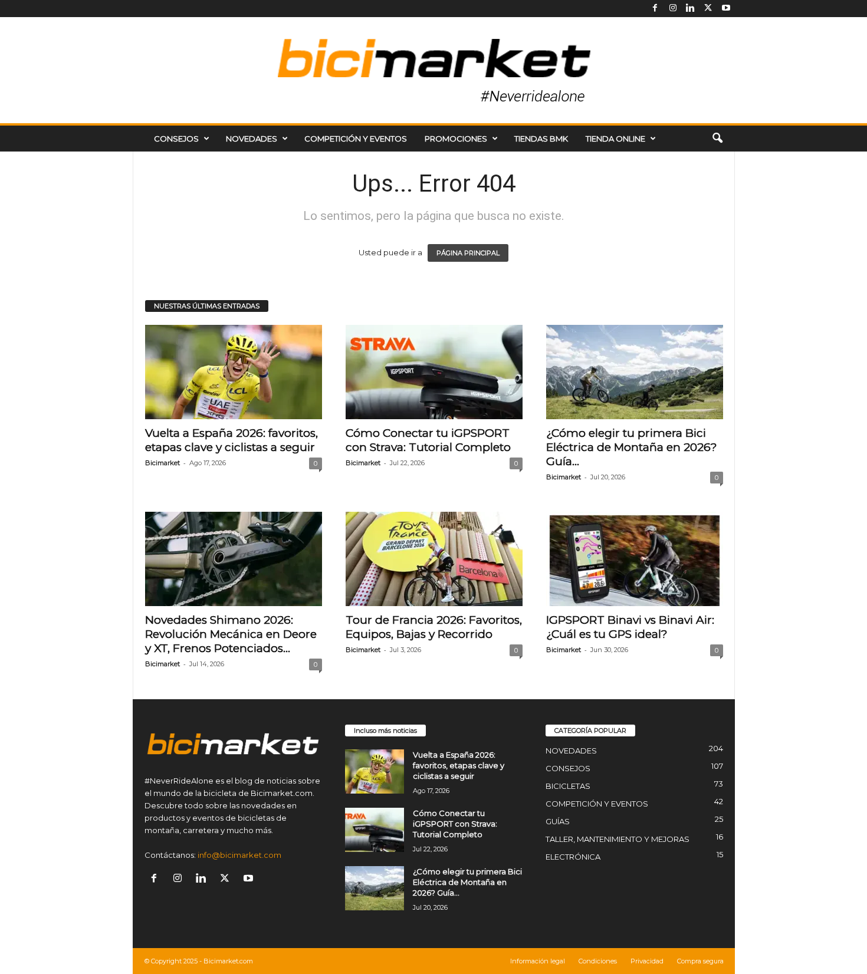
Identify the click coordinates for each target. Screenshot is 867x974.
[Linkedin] (691, 8)
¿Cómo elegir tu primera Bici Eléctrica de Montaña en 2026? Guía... (631, 447)
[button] (717, 139)
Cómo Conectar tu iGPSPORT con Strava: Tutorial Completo (428, 440)
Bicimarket (162, 463)
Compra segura (700, 961)
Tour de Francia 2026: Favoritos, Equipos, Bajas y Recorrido (434, 627)
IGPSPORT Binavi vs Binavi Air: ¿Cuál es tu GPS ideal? (630, 627)
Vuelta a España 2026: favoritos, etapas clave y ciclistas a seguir (231, 440)
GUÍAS (558, 821)
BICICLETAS (568, 786)
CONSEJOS (176, 138)
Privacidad (647, 961)
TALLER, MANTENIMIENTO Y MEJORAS (617, 839)
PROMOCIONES (456, 138)
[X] (708, 8)
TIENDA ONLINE (615, 138)
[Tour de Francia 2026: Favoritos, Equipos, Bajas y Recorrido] (434, 559)
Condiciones (598, 961)
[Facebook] (655, 8)
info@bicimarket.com (239, 855)
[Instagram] (673, 8)
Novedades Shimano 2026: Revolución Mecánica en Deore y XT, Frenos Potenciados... (231, 634)
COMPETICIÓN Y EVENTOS (355, 138)
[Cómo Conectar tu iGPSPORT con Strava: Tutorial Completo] (434, 372)
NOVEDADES (251, 138)
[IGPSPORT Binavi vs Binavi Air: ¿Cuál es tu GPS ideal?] (634, 559)
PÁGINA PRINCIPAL (468, 253)
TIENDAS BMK (541, 138)
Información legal (537, 961)
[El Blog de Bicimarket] (433, 70)
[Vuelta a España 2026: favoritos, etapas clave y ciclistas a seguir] (233, 372)
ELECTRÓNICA (573, 856)
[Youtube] (726, 8)
